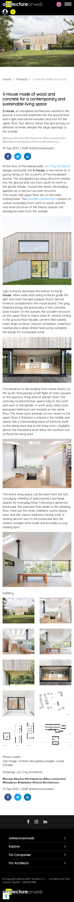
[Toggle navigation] (68, 4)
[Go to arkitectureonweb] (23, 4)
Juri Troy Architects (57, 166)
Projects (22, 79)
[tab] (37, 838)
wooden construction (41, 199)
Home (7, 79)
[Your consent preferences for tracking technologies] (6, 896)
